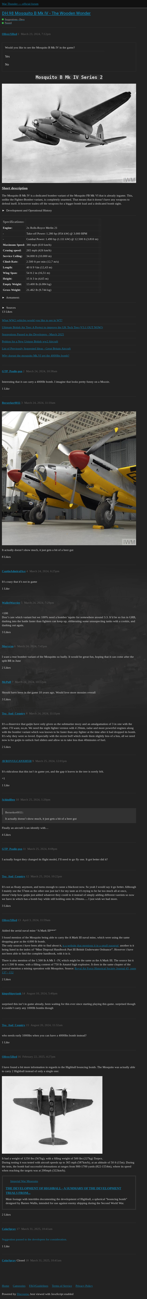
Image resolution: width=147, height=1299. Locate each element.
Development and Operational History (29, 210)
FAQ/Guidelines (38, 1285)
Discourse (23, 1294)
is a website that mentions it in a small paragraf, (91, 945)
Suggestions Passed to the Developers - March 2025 (33, 334)
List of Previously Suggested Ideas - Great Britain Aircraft (36, 348)
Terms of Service (62, 1285)
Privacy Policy (84, 1285)
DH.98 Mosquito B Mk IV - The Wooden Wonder (46, 13)
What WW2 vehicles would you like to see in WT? (32, 320)
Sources (11, 307)
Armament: (13, 297)
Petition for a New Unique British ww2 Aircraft (30, 341)
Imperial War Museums (24, 1181)
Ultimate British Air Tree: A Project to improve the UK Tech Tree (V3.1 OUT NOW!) (52, 327)
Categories (19, 1285)
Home (5, 1285)
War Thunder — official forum (20, 3)
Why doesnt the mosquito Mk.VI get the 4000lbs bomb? (35, 355)
